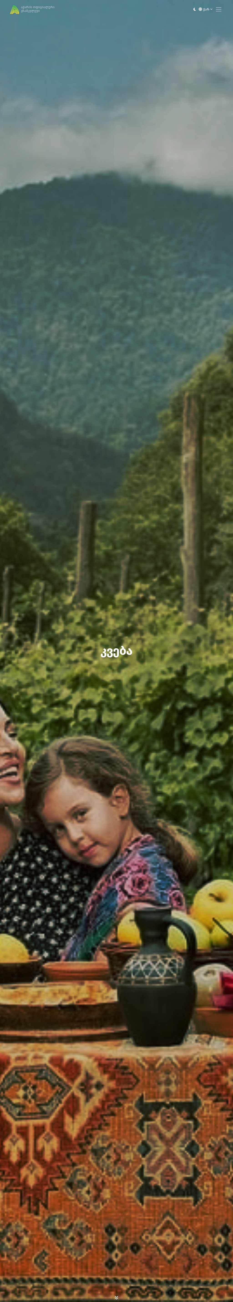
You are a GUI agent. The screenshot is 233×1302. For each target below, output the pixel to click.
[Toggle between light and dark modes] (194, 9)
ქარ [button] (206, 9)
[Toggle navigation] (218, 9)
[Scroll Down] (116, 1297)
